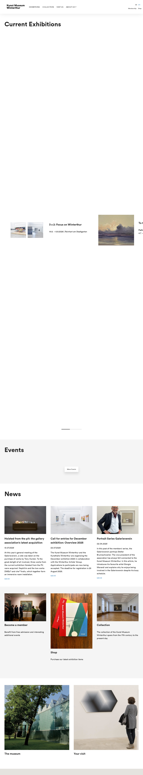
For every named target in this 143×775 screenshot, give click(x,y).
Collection (48, 7)
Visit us (60, 7)
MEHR (7, 579)
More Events (71, 469)
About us (70, 7)
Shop (139, 8)
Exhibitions (34, 7)
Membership (132, 8)
